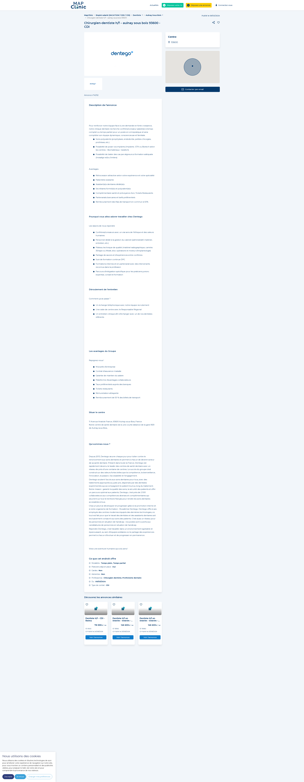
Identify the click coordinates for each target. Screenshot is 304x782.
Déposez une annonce (200, 5)
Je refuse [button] (20, 777)
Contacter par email (194, 89)
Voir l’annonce (95, 637)
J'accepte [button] (8, 777)
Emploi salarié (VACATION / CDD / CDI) (113, 15)
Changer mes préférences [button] (39, 777)
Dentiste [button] (137, 15)
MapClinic (88, 15)
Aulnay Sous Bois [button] (154, 15)
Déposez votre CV (174, 5)
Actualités (154, 5)
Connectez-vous (225, 5)
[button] (213, 22)
